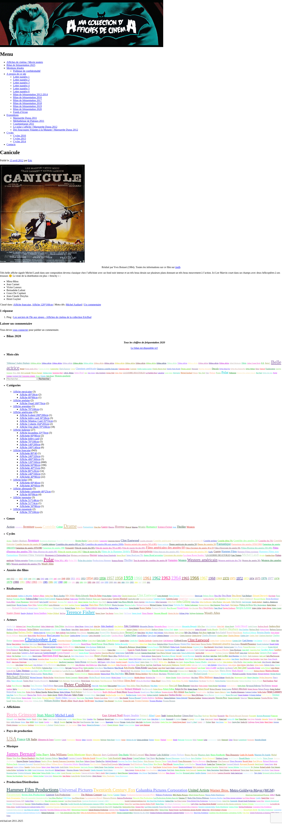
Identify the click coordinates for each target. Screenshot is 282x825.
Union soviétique (142, 740)
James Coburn (103, 659)
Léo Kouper (147, 722)
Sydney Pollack (53, 613)
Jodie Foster (212, 662)
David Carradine (52, 644)
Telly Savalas (267, 695)
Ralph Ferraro (98, 767)
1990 (69, 582)
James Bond (79, 373)
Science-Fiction (165, 527)
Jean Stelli (102, 602)
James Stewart (168, 659)
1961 (147, 578)
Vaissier (216, 719)
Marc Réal (76, 722)
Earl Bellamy (247, 596)
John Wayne (140, 665)
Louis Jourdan (94, 671)
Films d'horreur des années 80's (45, 552)
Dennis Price (185, 644)
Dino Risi (217, 596)
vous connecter (20, 329)
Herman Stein (57, 776)
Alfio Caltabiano (210, 626)
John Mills (70, 665)
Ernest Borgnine (249, 647)
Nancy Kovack (17, 681)
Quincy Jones (45, 767)
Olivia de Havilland (143, 681)
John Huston (217, 602)
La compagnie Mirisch (93, 798)
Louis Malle (64, 605)
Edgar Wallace (250, 369)
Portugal (200, 740)
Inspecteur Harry (58, 373)
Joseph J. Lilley (248, 773)
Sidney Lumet (276, 608)
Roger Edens (148, 764)
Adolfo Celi (11, 626)
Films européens (142, 551)
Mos (94, 719)
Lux (105, 795)
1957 (110, 578)
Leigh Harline (189, 764)
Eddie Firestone (80, 647)
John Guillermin (206, 602)
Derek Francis (195, 644)
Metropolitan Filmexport (79, 810)
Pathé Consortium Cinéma (235, 795)
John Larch (28, 665)
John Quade (102, 665)
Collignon (251, 722)
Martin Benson (25, 674)
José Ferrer (157, 665)
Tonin (229, 722)
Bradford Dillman (249, 632)
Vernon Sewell (136, 613)
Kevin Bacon (98, 668)
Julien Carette (259, 665)
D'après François (59, 725)
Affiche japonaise (22, 497)
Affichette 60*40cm (30, 482)
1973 (246, 578)
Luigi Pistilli (115, 671)
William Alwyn (57, 764)
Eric (30, 160)
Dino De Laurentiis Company (54, 801)
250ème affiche (78, 363)
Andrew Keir (274, 626)
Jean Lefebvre (226, 659)
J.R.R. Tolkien (69, 373)
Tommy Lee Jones (101, 698)
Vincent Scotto (201, 764)
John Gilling (183, 601)
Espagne (57, 739)
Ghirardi (10, 719)
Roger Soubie (131, 715)
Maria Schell (173, 671)
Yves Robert (118, 701)
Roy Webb (28, 770)
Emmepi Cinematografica (206, 807)
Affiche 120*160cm (42, 304)
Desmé (121, 725)
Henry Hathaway (246, 599)
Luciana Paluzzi (105, 671)
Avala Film (226, 801)
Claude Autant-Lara (129, 596)
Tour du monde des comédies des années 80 (150, 560)
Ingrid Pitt (198, 656)
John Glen (195, 602)
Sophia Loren (131, 695)
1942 (38, 579)
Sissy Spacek (100, 695)
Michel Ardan (48, 677)
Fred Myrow (257, 761)
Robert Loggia (226, 689)
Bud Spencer (41, 635)
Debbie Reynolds (121, 644)
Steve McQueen (198, 695)
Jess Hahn (154, 662)
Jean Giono (91, 373)
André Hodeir (64, 767)
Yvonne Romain (169, 701)
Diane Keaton (235, 644)
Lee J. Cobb (211, 668)
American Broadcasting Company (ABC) (95, 801)
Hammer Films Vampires (31, 555)
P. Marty (39, 719)
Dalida (273, 640)
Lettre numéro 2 (21, 79)
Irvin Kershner (272, 598)
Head (236, 719)
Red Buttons (266, 685)
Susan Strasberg (243, 695)
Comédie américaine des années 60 (187, 541)
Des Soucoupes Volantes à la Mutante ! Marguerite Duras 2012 (45, 129)
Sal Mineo (210, 692)
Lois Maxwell (45, 670)
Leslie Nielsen (265, 668)
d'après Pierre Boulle (173, 369)
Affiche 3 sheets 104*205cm (34, 424)
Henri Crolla (55, 767)
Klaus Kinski (141, 667)
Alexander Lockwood (174, 626)
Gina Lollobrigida (188, 653)
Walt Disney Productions (172, 804)
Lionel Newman (66, 773)
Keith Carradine (89, 668)
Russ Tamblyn (190, 692)
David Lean (198, 596)
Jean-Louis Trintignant (19, 662)
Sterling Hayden (175, 695)
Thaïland (163, 740)
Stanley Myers (46, 761)
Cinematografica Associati (15, 810)
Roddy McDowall (109, 692)
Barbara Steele (50, 632)
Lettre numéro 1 (21, 76)
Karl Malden (37, 668)
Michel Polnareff (208, 758)
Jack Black (206, 656)
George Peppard (63, 653)
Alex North (39, 758)
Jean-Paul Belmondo (36, 662)
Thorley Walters (61, 698)
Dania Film (128, 804)
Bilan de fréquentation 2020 (27, 109)
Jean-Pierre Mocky (52, 662)
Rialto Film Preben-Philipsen (198, 798)
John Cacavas (162, 770)
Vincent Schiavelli (234, 698)
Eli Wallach (164, 647)
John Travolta (121, 665)
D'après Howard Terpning (239, 716)
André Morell (241, 626)
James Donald (123, 659)
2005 (132, 582)
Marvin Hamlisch (28, 758)
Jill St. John (163, 662)
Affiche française (22, 304)
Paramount (14, 794)
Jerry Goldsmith (110, 754)
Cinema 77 (183, 798)
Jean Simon (220, 722)
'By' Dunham (255, 767)
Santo (228, 692)
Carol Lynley (106, 635)
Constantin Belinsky (88, 715)
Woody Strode (78, 701)
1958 (119, 578)
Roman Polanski (159, 608)
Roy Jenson (179, 692)
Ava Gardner (244, 629)
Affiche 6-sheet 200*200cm (34, 415)
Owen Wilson (176, 681)
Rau (227, 716)
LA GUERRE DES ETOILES (134, 373)
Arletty (176, 629)
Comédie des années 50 (246, 540)
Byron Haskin (106, 596)
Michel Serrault (106, 677)
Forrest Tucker (90, 650)
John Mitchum (80, 665)
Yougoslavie (71, 740)
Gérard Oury (183, 599)
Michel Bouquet (59, 677)
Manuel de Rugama (93, 725)
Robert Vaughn (41, 692)
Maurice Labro (130, 605)
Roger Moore (122, 692)
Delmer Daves (208, 596)
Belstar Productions (47, 813)
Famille (79, 527)
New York (201, 373)
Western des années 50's (251, 560)
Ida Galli (179, 656)
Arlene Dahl (168, 629)
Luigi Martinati (145, 725)
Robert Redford (275, 689)
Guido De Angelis (247, 755)
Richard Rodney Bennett (170, 767)
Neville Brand (53, 681)
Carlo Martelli (172, 761)
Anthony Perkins (132, 629)
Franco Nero (112, 650)
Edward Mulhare (141, 647)
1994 (85, 582)
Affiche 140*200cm (30, 444)
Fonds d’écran (20, 112)
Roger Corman (124, 608)
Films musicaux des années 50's (194, 552)
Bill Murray (150, 632)
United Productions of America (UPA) (262, 813)
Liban (205, 740)
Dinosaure (195, 369)
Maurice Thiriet (161, 761)
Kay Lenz (68, 668)
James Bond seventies (153, 555)
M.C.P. (56, 722)
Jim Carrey (179, 662)
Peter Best (179, 773)
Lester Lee (211, 764)
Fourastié (252, 716)
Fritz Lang (97, 599)
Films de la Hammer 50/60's (116, 551)
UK (28, 739)
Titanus (123, 795)
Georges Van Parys (125, 761)
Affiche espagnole (22, 509)
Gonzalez (102, 722)
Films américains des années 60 (165, 547)
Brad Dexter (237, 632)
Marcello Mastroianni (160, 671)
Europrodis (233, 801)
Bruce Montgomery (121, 776)
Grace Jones (243, 653)
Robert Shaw (21, 692)
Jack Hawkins (234, 656)
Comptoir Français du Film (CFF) (101, 807)
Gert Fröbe (129, 653)
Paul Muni (26, 686)
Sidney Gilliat (256, 608)
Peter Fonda (103, 686)
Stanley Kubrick (27, 613)
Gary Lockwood (210, 650)
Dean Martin (108, 644)
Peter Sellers (131, 686)
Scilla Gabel (262, 692)
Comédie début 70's (225, 541)
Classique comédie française (107, 369)
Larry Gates (170, 668)
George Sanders (95, 653)
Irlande (175, 740)
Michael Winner (168, 605)
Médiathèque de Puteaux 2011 (28, 121)
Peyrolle (62, 722)
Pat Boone (202, 681)
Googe (144, 719)
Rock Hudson (76, 692)
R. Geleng (177, 719)
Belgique (103, 740)
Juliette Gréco (269, 665)
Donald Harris (244, 758)
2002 (119, 582)
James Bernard (21, 753)
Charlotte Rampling (265, 635)
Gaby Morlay (180, 650)
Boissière (258, 719)
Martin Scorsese (118, 605)
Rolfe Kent (161, 773)
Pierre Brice (194, 686)
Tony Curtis (113, 698)
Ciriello (69, 719)
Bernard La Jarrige (118, 632)
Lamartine (161, 373)
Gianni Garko (176, 653)
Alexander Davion (147, 626)
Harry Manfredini (119, 770)
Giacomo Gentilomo (196, 599)
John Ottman (143, 773)
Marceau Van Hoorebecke (15, 776)
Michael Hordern (226, 674)
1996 (93, 582)
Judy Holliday (212, 665)
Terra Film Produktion (201, 813)
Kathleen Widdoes (59, 668)
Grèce (219, 740)
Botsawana (188, 740)
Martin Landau (36, 674)
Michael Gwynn (214, 674)
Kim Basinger (109, 668)
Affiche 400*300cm (30, 459)
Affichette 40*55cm (30, 468)
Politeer (208, 722)
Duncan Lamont (49, 647)
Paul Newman (37, 685)
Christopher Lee (40, 639)
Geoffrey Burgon (200, 773)
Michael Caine (173, 674)
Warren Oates (28, 701)
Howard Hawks (259, 599)
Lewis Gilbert (42, 605)
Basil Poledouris (137, 764)
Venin (45, 719)
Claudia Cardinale (145, 640)
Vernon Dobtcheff (182, 698)
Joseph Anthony (257, 602)
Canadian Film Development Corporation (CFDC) (225, 813)
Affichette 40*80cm (30, 476)
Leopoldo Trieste (253, 668)
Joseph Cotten (185, 665)
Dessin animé (186, 369)
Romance (151, 526)
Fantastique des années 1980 (54, 548)
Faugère (46, 722)
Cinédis (258, 798)
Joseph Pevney (11, 605)
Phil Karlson (234, 605)
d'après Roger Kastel (179, 722)
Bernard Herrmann (172, 758)
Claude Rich (134, 640)
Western (191, 526)
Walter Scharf (36, 773)
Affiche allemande (22, 488)
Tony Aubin (258, 773)
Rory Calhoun (155, 692)
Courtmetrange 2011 (23, 123)
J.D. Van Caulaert (71, 725)
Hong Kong (111, 740)
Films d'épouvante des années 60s (227, 548)
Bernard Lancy (109, 719)
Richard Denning (99, 689)
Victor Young (268, 758)
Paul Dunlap (157, 767)
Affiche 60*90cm (29, 494)
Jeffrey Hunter (110, 662)
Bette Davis (141, 632)
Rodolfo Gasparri (130, 719)
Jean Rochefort (255, 659)
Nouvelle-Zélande (260, 740)
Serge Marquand (20, 695)
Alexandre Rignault (189, 626)
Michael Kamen (60, 770)
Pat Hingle (210, 681)
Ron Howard (172, 608)
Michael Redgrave (264, 674)
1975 (257, 578)
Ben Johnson (82, 632)
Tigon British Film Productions (197, 801)
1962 (156, 577)
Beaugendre (109, 722)
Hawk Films (160, 804)
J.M (204, 722)
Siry (92, 722)
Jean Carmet (209, 659)
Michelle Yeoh (160, 677)
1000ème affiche (35, 363)
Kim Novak (119, 668)
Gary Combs (190, 650)
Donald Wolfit (274, 644)
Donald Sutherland (263, 644)
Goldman (31, 725)
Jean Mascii (46, 715)
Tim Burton (109, 613)
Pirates (218, 373)
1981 (22, 582)
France (21, 739)
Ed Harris (59, 647)
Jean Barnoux (22, 725)
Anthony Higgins (120, 629)
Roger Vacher (259, 722)
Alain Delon (59, 626)
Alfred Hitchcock (235, 363)
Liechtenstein (212, 740)
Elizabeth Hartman (186, 647)
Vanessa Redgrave (169, 698)
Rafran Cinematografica (235, 810)
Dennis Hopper (174, 644)
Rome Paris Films (165, 807)
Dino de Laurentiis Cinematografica (34, 798)
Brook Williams (12, 635)
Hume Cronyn (156, 656)
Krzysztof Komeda (247, 764)
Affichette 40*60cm (30, 485)
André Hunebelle (12, 596)
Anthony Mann (38, 596)
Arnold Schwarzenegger (186, 629)
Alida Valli (220, 626)
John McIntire (61, 665)
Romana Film (124, 810)
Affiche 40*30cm (29, 394)
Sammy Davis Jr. (220, 692)
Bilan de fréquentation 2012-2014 (30, 94)
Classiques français (114, 541)
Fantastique (88, 527)
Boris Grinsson (21, 714)
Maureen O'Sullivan (80, 674)
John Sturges (236, 602)
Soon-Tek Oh (121, 695)
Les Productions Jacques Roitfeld (190, 810)
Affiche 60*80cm (29, 397)
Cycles (10, 132)
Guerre (104, 527)
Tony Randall (123, 698)
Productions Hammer (102, 560)
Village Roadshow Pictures (40, 804)
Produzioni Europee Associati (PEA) (141, 795)
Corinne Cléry (237, 640)
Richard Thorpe (70, 608)
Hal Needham (16, 656)
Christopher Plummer (64, 640)
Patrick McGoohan (232, 681)
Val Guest (127, 613)
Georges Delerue (51, 758)
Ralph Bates (242, 686)
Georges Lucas (172, 599)
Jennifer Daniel (134, 662)
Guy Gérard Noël (112, 715)
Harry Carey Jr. (64, 656)
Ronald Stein (247, 761)
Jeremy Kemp (144, 662)
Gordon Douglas (208, 599)
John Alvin (154, 719)
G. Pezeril (103, 725)
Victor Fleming (147, 613)
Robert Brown (158, 689)
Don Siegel (237, 595)
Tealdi (163, 715)
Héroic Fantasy (36, 373)
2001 (115, 582)
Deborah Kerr (133, 644)
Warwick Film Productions (143, 798)
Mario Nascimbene (213, 770)
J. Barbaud (49, 725)
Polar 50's (73, 560)
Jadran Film (206, 810)
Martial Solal (223, 767)
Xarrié (15, 719)
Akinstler (265, 719)
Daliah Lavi (267, 640)
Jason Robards (199, 659)
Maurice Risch (105, 674)
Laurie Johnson (35, 761)
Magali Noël (125, 671)
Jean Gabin (217, 659)
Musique (135, 527)
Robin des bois (268, 373)
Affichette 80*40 (28, 453)
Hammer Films (229, 551)
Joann (149, 719)
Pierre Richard (213, 686)
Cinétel (57, 813)
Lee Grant (201, 668)
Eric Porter (239, 647)
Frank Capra (74, 599)
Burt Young (65, 635)
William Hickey (38, 701)
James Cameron (83, 602)
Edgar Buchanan (91, 647)
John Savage (111, 665)
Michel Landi (250, 555)
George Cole (38, 653)
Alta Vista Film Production (155, 801)
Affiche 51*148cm (29, 500)
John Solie (139, 722)
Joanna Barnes (189, 662)
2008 (144, 582)
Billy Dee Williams (191, 632)
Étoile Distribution (222, 807)
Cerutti (199, 722)
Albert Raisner (97, 776)
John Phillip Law (91, 665)
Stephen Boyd (163, 695)
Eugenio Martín (19, 599)
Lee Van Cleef (240, 667)
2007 (140, 582)
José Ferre (149, 665)
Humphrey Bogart (168, 656)
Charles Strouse (36, 767)
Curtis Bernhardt (162, 596)
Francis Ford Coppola (47, 599)
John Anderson (228, 662)
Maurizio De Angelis (262, 755)
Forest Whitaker (79, 650)
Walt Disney (50, 376)
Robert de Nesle (140, 770)
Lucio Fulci (84, 605)
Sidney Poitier (77, 695)
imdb (177, 267)
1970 (226, 578)
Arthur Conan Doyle (253, 363)
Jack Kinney (53, 602)
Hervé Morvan (77, 719)
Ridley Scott (80, 608)
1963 (165, 577)
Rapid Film (265, 798)
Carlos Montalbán (94, 635)
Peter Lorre (121, 686)
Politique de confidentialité (26, 71)
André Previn (185, 758)
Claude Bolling (212, 773)
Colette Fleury (214, 640)
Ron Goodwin (95, 764)
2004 (127, 582)
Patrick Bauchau (220, 681)
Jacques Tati (62, 602)
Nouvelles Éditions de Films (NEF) (59, 810)
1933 (16, 579)
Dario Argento (174, 596)
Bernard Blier (105, 632)
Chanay (279, 719)
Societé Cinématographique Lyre (135, 801)
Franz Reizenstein (185, 761)
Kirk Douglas (129, 668)
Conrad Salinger (139, 758)
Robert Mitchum (239, 689)
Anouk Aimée (95, 629)
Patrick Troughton (245, 681)
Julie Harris (250, 665)
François (274, 716)
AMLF (272, 795)
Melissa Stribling (141, 674)
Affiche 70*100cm (29, 409)
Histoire (111, 527)
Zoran (97, 722)
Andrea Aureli (263, 626)
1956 (102, 578)
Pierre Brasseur (184, 685)
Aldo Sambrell (107, 626)
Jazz (85, 373)
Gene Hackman (235, 650)
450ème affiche (120, 363)
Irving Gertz (48, 776)
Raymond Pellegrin (253, 686)
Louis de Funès (82, 670)
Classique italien (123, 369)
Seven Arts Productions (33, 794)
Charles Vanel (254, 635)
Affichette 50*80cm (30, 506)
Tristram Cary (221, 764)
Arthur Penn (49, 596)
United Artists (198, 790)
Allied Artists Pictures (196, 795)
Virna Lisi (243, 698)
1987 (55, 582)
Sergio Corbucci (229, 608)
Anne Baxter (66, 629)
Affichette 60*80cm (30, 435)
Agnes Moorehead (33, 626)
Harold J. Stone (27, 656)
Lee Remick (229, 668)
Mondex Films (39, 801)
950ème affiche (224, 363)
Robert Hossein (215, 689)
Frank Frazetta (52, 719)
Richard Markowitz (270, 761)
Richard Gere (109, 689)
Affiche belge (20, 479)
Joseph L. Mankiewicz (270, 602)
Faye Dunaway (12, 650)
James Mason (157, 659)
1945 (46, 579)
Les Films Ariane (78, 798)
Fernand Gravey (35, 650)
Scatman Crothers (251, 692)
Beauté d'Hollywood (66, 541)
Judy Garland (202, 665)
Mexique (78, 740)
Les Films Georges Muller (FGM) (144, 804)
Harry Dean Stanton (77, 656)
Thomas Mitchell (48, 698)
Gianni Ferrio (268, 764)
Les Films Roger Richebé (207, 804)
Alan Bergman (211, 761)
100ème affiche (46, 363)
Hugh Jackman (146, 656)
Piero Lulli (173, 685)
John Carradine (248, 662)
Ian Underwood (235, 770)
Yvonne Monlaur (155, 701)
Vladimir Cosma (222, 758)
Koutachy (221, 716)
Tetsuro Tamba (36, 698)
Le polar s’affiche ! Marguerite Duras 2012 (35, 126)
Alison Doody (229, 626)
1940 (29, 579)
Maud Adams (69, 674)
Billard (22, 369)
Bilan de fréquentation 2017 (27, 100)
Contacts (11, 144)
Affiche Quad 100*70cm (32, 403)
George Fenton (133, 773)
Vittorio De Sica (173, 613)
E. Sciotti (162, 719)
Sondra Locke (111, 695)
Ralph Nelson (271, 605)
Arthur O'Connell (200, 629)
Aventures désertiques (48, 541)
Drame (70, 526)
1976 (264, 578)
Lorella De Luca (69, 671)
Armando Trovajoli (25, 764)
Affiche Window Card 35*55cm (36, 421)
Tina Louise (72, 698)
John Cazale (257, 662)
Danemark (224, 740)
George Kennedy (49, 653)
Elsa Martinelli (209, 647)
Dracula (215, 368)
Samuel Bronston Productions (98, 810)
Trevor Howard (135, 698)
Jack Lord (262, 656)
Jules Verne (118, 373)
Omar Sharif (156, 681)
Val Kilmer (159, 698)
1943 (42, 579)
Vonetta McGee (267, 698)
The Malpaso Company (91, 794)
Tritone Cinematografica (125, 813)
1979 (9, 582)
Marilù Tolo (192, 671)
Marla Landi (248, 671)
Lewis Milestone (54, 605)
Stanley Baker (141, 695)
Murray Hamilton (253, 677)
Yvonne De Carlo (128, 701)
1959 (128, 577)
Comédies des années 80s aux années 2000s (104, 544)
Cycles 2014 (19, 141)
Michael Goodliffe (187, 674)
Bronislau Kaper (12, 773)
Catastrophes (54, 369)
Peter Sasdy (225, 605)
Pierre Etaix (243, 719)
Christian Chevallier (211, 767)
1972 (239, 578)
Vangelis (27, 767)
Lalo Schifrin (163, 754)
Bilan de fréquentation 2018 (27, 103)
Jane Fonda (189, 659)
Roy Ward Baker (206, 608)
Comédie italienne (48, 544)
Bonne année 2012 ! (31, 369)
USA (11, 738)
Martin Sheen (48, 674)
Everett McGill (273, 647)
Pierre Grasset (203, 686)
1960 (138, 578)
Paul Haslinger (152, 773)
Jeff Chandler (92, 662)
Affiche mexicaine (22, 391)
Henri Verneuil (232, 599)
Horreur (120, 526)
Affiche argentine (22, 406)
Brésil (195, 740)
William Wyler (184, 613)
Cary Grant (152, 635)
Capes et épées (44, 369)
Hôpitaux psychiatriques (80, 555)
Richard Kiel (119, 689)
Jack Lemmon (253, 656)
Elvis (257, 369)
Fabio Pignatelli (84, 770)
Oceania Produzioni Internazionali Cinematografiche (167, 813)
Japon (84, 740)
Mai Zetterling (135, 671)
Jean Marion (66, 776)
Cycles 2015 (19, 138)
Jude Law (194, 665)
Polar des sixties (85, 560)
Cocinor (116, 795)
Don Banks (124, 754)
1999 (106, 582)
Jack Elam (213, 656)
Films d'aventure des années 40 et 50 (200, 548)
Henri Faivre (269, 722)
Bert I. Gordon (59, 596)
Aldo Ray (97, 626)
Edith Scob (101, 647)
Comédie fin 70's (265, 541)
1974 (251, 578)
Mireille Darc (229, 677)
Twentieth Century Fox (114, 789)
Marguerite (176, 373)
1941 (34, 579)
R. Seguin (190, 719)
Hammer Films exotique (247, 552)
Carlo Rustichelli (114, 758)
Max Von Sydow (117, 674)
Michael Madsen (251, 674)
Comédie (49, 526)
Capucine (84, 635)
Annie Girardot (84, 629)
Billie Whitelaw (169, 632)
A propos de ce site (16, 73)
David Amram (84, 764)
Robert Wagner (53, 692)
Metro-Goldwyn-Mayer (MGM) (252, 790)
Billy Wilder (70, 595)
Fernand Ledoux (46, 650)
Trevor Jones (245, 770)
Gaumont (50, 794)
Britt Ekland (275, 632)
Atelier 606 (231, 719)
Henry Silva (112, 656)
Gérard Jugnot (120, 653)
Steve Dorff (63, 758)
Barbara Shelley (25, 632)
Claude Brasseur (112, 640)
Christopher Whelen (70, 764)
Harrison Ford (50, 655)
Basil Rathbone (71, 632)
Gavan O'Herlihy (222, 650)
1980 (16, 582)
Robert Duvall (203, 689)
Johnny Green (89, 761)
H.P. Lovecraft (26, 373)
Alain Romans (149, 761)
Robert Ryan (11, 692)
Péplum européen (21, 561)
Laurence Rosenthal (224, 773)
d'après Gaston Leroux (144, 369)
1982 (28, 582)
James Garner (146, 659)
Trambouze (100, 719)
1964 (176, 577)
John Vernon (131, 665)
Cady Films (195, 804)
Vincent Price (221, 698)
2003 (123, 582)
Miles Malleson (206, 677)
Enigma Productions (245, 807)
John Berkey (156, 722)
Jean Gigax (251, 719)
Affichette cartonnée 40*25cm (35, 491)
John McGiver (49, 665)
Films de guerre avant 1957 (70, 552)
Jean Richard (244, 659)
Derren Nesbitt (206, 644)
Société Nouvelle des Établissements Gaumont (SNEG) (86, 804)
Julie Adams (232, 665)
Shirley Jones (42, 695)
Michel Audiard (74, 304)
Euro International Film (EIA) (70, 813)
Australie (89, 740)
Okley (84, 719)
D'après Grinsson (12, 725)
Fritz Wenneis (275, 767)
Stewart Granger (220, 695)
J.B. (275, 719)
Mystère (142, 527)
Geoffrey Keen (267, 650)
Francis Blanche (101, 650)
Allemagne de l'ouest (46, 739)
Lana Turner (152, 668)
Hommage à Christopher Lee (57, 555)
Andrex (10, 629)
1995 (89, 582)
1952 (78, 578)
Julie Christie (241, 665)
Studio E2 (244, 722)
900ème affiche (214, 363)
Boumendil (169, 719)
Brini (8, 722)
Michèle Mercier (139, 677)
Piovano (122, 722)
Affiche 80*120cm (29, 471)
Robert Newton (253, 689)
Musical (128, 527)
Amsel (189, 722)
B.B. (262, 363)
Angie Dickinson (20, 629)
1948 (59, 579)
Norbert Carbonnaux (191, 605)
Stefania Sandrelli (152, 695)
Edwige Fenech (153, 647)
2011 (148, 582)
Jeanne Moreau (80, 662)
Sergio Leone (243, 607)
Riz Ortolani (160, 758)
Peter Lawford (112, 686)
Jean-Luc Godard (112, 602)
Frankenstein (270, 369)
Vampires (173, 560)
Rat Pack (259, 373)
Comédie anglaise (210, 541)
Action (11, 526)
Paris (207, 373)
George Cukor (106, 599)
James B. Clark (72, 602)
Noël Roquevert (106, 681)
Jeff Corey (102, 662)
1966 (194, 577)
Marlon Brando (272, 671)
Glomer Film (139, 807)
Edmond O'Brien (112, 647)
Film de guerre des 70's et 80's (108, 548)
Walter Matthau (17, 701)
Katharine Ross (47, 668)
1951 (72, 578)
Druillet (28, 719)
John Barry (42, 754)
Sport (174, 527)
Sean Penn (10, 695)
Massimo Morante (73, 770)
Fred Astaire (160, 650)
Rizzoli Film (189, 813)
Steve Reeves (209, 695)
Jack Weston (33, 659)
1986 (50, 582)
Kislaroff (197, 719)
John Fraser (275, 662)
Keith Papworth (191, 770)
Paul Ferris (170, 770)
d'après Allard (130, 722)
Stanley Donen (13, 613)
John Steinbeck (101, 373)
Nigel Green (85, 681)
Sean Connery (274, 691)
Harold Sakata (37, 656)
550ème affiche (140, 363)
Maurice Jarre (204, 755)
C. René (194, 722)
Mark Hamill (237, 671)
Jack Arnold (34, 602)
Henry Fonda (101, 655)
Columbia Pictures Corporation (162, 790)
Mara (27, 722)
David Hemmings (64, 644)
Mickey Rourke (171, 677)
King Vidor (32, 605)
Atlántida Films (54, 804)
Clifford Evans (180, 640)
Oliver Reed (129, 680)
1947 (55, 579)
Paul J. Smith (100, 773)
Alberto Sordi (88, 626)
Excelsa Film (117, 807)
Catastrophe (103, 541)
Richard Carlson (62, 689)
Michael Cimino (156, 605)
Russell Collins (201, 692)
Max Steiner (150, 754)
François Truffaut (62, 599)
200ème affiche (67, 363)
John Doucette (266, 662)
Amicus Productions (124, 798)
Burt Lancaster (53, 635)
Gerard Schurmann (38, 770)
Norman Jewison (204, 605)
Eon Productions (62, 794)
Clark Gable (101, 640)
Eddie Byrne (68, 647)
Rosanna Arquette (167, 692)
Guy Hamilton (220, 599)
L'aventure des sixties (173, 555)
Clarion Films (233, 807)
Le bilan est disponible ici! (144, 348)
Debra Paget (143, 644)
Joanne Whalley (201, 662)
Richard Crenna (88, 689)
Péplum (212, 373)
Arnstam (276, 722)
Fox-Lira (28, 804)
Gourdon (90, 719)
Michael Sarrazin (36, 677)
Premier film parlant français (246, 373)
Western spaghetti (62, 376)
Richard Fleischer (20, 608)
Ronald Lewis (145, 692)
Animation (18, 527)
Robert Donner (192, 689)
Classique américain (86, 368)
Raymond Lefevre (189, 773)
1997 (98, 582)
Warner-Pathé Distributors (215, 795)
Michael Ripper (18, 677)
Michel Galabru (83, 677)
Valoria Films (163, 810)
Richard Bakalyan (37, 689)
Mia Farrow (163, 674)
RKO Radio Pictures (180, 795)
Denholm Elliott (162, 644)
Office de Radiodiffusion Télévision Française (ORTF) (98, 813)
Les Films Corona (180, 801)
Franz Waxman (274, 770)
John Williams (58, 754)
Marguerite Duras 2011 (25, 118)
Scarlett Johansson (238, 692)
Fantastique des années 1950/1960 (246, 544)
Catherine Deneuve (163, 635)
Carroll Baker (142, 635)
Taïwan (235, 740)
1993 (81, 582)
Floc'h (34, 719)
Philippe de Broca (246, 605)
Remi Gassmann (255, 770)
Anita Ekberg (33, 629)
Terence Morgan (16, 698)
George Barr (236, 722)
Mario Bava (93, 605)
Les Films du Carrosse (31, 810)
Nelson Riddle (46, 773)
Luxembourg (242, 740)
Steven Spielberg (40, 613)
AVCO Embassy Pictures (218, 810)
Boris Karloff (221, 632)
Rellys (15, 689)
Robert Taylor (30, 692)
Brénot (23, 722)
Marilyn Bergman (199, 761)
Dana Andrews (16, 644)
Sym (202, 719)
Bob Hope (203, 632)
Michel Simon (116, 677)
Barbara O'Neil (12, 632)
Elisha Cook (175, 647)
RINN (32, 722)
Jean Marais (235, 659)
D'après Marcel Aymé (159, 369)
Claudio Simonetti (97, 770)
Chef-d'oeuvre (64, 369)
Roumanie (250, 740)
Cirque (73, 369)
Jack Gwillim (223, 656)
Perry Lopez (58, 686)
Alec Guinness (131, 626)
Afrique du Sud (131, 740)
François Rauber (128, 767)
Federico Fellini (32, 599)
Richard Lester (33, 608)
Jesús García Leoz (237, 773)
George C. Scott (27, 653)
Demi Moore (152, 644)
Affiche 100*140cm (30, 447)
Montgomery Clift (241, 677)
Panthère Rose (270, 555)
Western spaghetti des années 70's (26, 564)
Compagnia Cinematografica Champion (185, 807)
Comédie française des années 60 (28, 544)
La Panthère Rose (151, 373)
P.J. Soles (184, 681)
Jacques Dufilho (69, 659)
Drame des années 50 (206, 544)
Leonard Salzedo (233, 764)
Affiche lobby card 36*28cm (34, 418)
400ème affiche (109, 363)
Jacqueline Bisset (43, 659)
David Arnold (259, 764)
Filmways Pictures (109, 798)
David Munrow (225, 770)
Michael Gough (200, 674)
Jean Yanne (263, 659)
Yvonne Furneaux (142, 701)
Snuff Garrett (233, 758)
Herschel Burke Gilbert (42, 764)
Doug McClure (25, 647)
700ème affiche (172, 363)
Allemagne (96, 740)
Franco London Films (117, 801)
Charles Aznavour (185, 635)
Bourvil (230, 632)
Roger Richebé (134, 608)
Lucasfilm (75, 794)
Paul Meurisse (17, 686)
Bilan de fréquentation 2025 (21, 65)
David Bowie (42, 644)
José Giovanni (246, 602)
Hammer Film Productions (33, 789)
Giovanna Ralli (210, 653)
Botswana (181, 740)
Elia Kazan (271, 596)
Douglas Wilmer (36, 647)
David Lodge (75, 644)
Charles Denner (234, 635)
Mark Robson (105, 604)
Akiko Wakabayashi (47, 626)
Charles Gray (244, 635)
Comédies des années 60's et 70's (70, 544)
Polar (224, 372)
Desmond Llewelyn (221, 643)
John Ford (172, 602)
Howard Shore (101, 758)
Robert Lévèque (129, 725)
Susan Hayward (231, 695)
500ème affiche (130, 363)
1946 (51, 579)
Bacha (52, 722)
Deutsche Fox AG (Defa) (141, 813)
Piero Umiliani (109, 767)
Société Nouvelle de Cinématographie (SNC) (144, 810)
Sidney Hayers (266, 608)
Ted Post (62, 613)
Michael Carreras (142, 605)
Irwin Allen (11, 602)
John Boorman (150, 602)
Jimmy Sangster (139, 602)
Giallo (210, 552)
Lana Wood (161, 668)
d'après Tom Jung (166, 722)
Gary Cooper (200, 650)
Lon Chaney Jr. (57, 671)
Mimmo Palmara (219, 677)
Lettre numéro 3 (21, 82)
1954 (89, 578)
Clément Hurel (187, 716)
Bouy (213, 722)
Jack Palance (23, 659)
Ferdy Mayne (24, 650)
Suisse (123, 740)
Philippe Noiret (163, 686)
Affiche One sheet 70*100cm (35, 426)
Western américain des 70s (229, 560)
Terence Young (100, 613)
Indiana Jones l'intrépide (107, 555)
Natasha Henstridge (41, 681)
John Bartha (237, 662)
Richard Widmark (133, 689)
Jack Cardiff (43, 602)
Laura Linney (179, 668)
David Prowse (96, 644)
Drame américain (163, 544)
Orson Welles (166, 681)
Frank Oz (131, 650)
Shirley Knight (52, 695)
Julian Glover (223, 665)
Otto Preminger (215, 605)
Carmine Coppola (75, 758)
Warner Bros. (219, 790)
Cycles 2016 (19, 135)
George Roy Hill (133, 599)
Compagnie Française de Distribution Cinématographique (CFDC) (67, 807)
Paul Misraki (168, 764)
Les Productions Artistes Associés (165, 798)
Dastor (84, 725)
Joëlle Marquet (15, 722)
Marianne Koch (183, 671)
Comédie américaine (162, 540)
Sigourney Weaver (90, 695)
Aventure (28, 526)
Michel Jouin (61, 719)
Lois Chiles (34, 671)
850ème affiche (203, 363)
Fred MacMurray (170, 650)
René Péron (22, 719)
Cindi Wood (92, 640)
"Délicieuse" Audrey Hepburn (18, 363)
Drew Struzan (119, 719)
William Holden (52, 700)
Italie (34, 739)
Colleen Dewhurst (226, 640)
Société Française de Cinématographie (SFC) (30, 807)
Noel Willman (118, 681)
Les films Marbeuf (56, 798)
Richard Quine (58, 608)
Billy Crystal (179, 632)
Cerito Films (29, 801)
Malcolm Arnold (89, 758)
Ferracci (144, 715)
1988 (60, 582)
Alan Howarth (49, 770)
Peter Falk (95, 686)
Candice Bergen (75, 635)
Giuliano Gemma (221, 653)
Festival (262, 369)
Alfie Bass (201, 626)
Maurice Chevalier (94, 674)
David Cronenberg (187, 596)
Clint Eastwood (130, 540)
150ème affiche (57, 363)
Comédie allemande (146, 541)
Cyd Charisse (257, 640)
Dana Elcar (25, 644)
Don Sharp (226, 595)
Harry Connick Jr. (111, 773)
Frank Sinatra (141, 650)
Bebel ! (267, 363)
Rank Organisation (14, 798)
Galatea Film (169, 801)
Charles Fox (100, 761)
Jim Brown (171, 662)
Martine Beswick (58, 674)
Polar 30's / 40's (61, 560)
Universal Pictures (76, 789)
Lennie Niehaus (177, 754)
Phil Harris (154, 686)
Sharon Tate (31, 695)
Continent (133, 369)
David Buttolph (245, 767)
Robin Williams (65, 692)
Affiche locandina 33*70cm (34, 432)
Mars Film (64, 804)
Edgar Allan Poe (224, 369)
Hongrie (118, 740)
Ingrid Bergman (188, 656)
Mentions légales (15, 68)
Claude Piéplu (124, 640)
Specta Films (185, 804)
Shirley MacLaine (65, 695)
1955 (96, 578)
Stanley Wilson (19, 767)
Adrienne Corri (21, 626)
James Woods (179, 659)
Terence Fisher (80, 612)
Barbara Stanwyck (39, 632)
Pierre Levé (223, 719)
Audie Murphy (212, 629)
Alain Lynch (209, 719)
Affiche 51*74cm (29, 503)
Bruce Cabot (23, 635)
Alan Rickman (69, 626)
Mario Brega (225, 670)
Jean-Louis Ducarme (87, 767)
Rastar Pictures (174, 810)
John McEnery (38, 665)
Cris (225, 722)
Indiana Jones (47, 373)
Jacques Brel (119, 767)
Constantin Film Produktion (262, 807)
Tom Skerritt (89, 698)
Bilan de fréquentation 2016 (27, 97)
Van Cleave (150, 758)
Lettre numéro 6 (21, 91)
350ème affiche (99, 363)
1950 (68, 578)
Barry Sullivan (61, 632)
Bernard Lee (131, 632)
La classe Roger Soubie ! (194, 555)
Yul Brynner (89, 701)
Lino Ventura (236, 555)
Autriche (169, 740)
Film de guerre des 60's (85, 548)
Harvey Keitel (89, 656)
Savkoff (138, 719)
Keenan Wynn (77, 668)
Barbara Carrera (276, 629)
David (36, 722)
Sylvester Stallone (255, 695)
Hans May (149, 767)
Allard (152, 715)
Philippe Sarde (12, 764)
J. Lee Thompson (22, 602)
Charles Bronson (209, 635)
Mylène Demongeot (265, 677)
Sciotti (41, 722)
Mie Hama (194, 677)
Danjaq (110, 795)
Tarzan (38, 376)
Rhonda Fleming (24, 689)
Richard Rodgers (86, 776)
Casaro (158, 715)
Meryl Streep (153, 674)
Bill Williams (158, 632)
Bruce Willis (32, 635)
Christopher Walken (79, 640)
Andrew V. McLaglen (25, 596)
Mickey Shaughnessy (184, 677)
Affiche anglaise (21, 400)
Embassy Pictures (248, 804)
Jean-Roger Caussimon (66, 662)
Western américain (202, 560)
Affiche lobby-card (29, 438)
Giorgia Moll (200, 653)
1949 (63, 578)
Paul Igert (69, 722)
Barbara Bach (254, 629)
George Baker (16, 653)
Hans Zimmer (170, 773)
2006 (136, 582)
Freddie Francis (85, 598)
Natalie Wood (28, 681)
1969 (219, 578)
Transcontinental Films (261, 804)
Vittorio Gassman (254, 698)
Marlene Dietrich (259, 671)
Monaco (157, 740)
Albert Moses (79, 626)
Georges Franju (160, 599)
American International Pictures (257, 795)
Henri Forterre (28, 776)
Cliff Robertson (168, 640)
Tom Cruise (80, 698)
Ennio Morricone (76, 754)
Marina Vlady (214, 671)
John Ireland (20, 665)
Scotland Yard (17, 376)
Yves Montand (109, 701)
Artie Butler (265, 770)
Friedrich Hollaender (24, 773)
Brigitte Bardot (81, 541)
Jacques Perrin (81, 659)
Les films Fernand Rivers (73, 801)
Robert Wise (113, 608)
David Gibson (108, 770)
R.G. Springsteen (260, 605)
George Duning (22, 761)
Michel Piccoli (94, 677)
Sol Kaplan (20, 770)
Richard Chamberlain (75, 689)
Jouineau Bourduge (173, 715)
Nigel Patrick (95, 681)
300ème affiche (88, 363)
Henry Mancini (93, 754)
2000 (111, 582)
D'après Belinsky (112, 725)
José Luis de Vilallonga (170, 665)
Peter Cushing (77, 684)
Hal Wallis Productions (265, 810)
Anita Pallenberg (44, 629)
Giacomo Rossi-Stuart (148, 653)
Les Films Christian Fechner (114, 804)
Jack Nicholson (12, 659)
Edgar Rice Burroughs (238, 369)
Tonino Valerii (118, 613)
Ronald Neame (183, 608)
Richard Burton (50, 689)
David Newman (123, 773)
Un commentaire (92, 304)
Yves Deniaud (99, 701)
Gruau (137, 725)
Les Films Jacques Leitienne (232, 798)
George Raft (74, 653)
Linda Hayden (11, 671)
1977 (271, 578)
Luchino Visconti (74, 605)
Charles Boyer (196, 635)
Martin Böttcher (180, 770)
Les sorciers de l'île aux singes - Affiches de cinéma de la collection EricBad (52, 317)
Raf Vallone (222, 686)
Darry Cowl (33, 644)
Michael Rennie (275, 674)
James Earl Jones (135, 659)
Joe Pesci (219, 662)
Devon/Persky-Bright (250, 810)
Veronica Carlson (194, 698)
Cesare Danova (174, 635)
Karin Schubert (25, 668)
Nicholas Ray (179, 605)
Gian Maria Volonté (163, 653)
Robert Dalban (168, 689)
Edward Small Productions (247, 801)
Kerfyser (206, 716)
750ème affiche (182, 363)
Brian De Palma (95, 596)
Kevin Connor (22, 605)
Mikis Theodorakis (108, 776)
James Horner (127, 758)
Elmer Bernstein (236, 761)
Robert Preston (263, 689)
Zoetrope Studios (216, 798)
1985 (45, 582)
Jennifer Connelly (122, 662)
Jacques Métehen (233, 767)
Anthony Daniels (107, 629)
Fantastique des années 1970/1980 (29, 548)
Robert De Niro (181, 689)
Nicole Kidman (75, 681)
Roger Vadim (145, 608)
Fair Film (246, 813)
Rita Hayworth (147, 689)
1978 (276, 578)
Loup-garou (168, 373)
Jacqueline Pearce (56, 659)
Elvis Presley (219, 647)
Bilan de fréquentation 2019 (27, 106)
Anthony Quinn (157, 629)
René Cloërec (138, 761)
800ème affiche (193, 363)
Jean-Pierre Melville (125, 602)
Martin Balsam (13, 673)
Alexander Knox (160, 626)
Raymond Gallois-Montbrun (272, 773)
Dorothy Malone (13, 647)
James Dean (114, 659)
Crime (59, 526)
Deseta (271, 719)
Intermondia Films (128, 807)
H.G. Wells (16, 373)
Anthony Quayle (144, 629)
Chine (231, 740)
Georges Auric (201, 770)
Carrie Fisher (130, 635)
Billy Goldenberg (198, 767)
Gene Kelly (245, 650)
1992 (77, 582)
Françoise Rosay (121, 650)
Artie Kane (80, 761)
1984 (40, 582)
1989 (65, 582)
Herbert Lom (123, 656)
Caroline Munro (117, 635)
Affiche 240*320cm (30, 456)
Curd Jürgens (247, 640)
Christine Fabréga (18, 640)
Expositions (13, 115)
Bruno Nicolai (191, 754)
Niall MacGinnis (64, 681)
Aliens (243, 363)
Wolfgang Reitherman (196, 613)
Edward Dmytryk (260, 595)
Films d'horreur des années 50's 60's (256, 548)
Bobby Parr (211, 632)
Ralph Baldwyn (232, 686)
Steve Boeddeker (151, 770)
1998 (102, 582)
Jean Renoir (93, 602)
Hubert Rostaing (74, 767)
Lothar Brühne (11, 770)
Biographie (38, 527)
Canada (64, 740)
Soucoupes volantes (28, 376)
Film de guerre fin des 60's (133, 548)
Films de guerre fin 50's (92, 552)
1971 (233, 578)
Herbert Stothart (38, 776)
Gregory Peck (266, 652)
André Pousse (252, 626)
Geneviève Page (255, 650)
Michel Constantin (71, 677)
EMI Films (67, 798)
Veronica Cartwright (208, 698)
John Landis (227, 602)
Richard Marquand (46, 608)
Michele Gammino (127, 677)
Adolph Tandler (256, 758)
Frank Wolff (152, 650)
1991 (73, 582)
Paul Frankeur (268, 681)
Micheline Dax (150, 677)
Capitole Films (114, 810)
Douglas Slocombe (205, 369)
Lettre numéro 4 (21, 85)
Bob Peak (213, 716)
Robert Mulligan (103, 608)
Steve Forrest (186, 695)
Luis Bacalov (76, 773)
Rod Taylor (98, 692)
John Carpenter (161, 602)
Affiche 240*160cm (30, 474)
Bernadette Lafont (93, 632)
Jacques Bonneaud (264, 716)
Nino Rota (17, 758)
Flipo (79, 725)
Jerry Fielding (196, 758)
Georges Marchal (108, 653)
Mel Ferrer (130, 673)
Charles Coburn (222, 635)
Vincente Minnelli (160, 613)
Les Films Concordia (151, 807)
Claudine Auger (157, 640)
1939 (25, 579)
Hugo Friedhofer (218, 755)
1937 (21, 579)
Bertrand (116, 722)
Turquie (151, 740)
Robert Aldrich (91, 608)
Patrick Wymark (257, 681)
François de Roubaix (88, 773)
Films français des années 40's (166, 552)
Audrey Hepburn (19, 540)
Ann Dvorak (56, 629)
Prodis (278, 795)
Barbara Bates (264, 629)
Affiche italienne (21, 429)
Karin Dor (16, 668)
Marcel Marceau (146, 671)
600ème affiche (151, 363)
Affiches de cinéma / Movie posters (25, 62)
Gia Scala (137, 653)
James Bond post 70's (134, 555)
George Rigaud (84, 653)
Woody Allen (47, 563)
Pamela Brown (193, 681)
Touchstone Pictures (215, 801)
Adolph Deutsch (111, 761)
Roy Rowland (193, 608)
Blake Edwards (82, 595)
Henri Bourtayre (140, 767)
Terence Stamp (26, 698)
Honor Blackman (135, 656)
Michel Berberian (40, 725)
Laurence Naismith (191, 668)
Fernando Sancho (67, 650)
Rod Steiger (87, 692)
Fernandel (69, 548)
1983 (34, 582)
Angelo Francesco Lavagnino (64, 761)
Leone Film (260, 801)
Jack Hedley (243, 656)
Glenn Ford (234, 653)
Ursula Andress (147, 698)
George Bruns (178, 764)
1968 (211, 578)
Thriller (181, 526)
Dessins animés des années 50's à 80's (140, 544)
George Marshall (120, 599)
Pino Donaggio (232, 755)
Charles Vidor (116, 596)
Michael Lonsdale (239, 674)
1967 (204, 578)
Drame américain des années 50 (183, 544)
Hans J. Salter (55, 773)
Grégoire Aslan (253, 653)
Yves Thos (198, 716)
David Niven (86, 644)
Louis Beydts (75, 776)
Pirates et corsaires (36, 561)
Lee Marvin (220, 668)
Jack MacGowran (272, 656)
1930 (8, 579)
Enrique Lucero (229, 647)
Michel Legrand (136, 754)
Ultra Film (43, 810)
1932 (12, 579)
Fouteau (184, 719)
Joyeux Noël (110, 373)
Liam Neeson (275, 668)
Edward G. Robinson (127, 647)
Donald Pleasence (248, 644)
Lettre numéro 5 (21, 88)
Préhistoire (232, 373)
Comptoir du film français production (229, 804)
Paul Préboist (48, 685)
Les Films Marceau (249, 798)
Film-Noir (97, 527)
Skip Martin (158, 764)
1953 (83, 578)
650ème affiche (161, 363)
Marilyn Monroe (202, 671)
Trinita (43, 376)
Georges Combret (146, 599)
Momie (195, 373)
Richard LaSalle (265, 767)
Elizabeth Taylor (198, 647)
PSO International (18, 804)
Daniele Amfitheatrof (185, 767)
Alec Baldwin (118, 626)
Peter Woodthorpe (143, 686)
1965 (185, 578)
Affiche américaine (23, 412)
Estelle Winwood (261, 647)
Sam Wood (218, 608)
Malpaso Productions (164, 795)
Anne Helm (75, 629)
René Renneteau (85, 722)
